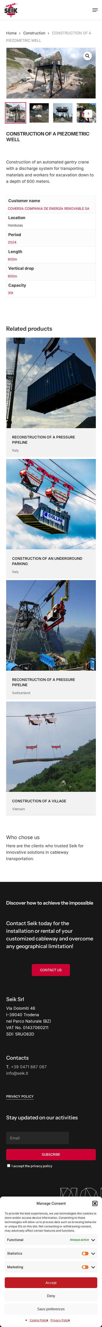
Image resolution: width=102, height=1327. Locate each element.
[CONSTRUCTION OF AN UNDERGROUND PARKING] (51, 504)
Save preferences (51, 1309)
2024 (12, 242)
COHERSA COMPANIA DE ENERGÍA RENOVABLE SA (48, 208)
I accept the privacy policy (31, 1166)
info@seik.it (17, 1073)
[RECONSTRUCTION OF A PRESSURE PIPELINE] (51, 383)
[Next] (88, 114)
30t (10, 293)
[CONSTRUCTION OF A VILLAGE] (51, 746)
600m (12, 259)
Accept (51, 1283)
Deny (51, 1296)
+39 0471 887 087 (29, 1066)
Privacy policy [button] (20, 1096)
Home (11, 33)
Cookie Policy (39, 1320)
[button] (95, 1203)
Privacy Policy (60, 1320)
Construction (34, 33)
